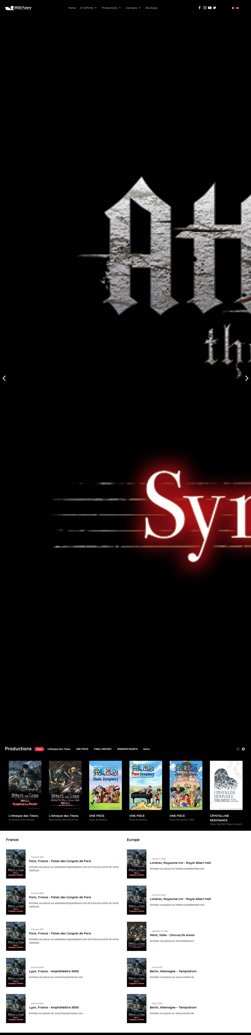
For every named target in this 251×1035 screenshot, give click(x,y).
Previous (238, 749)
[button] (247, 378)
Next (243, 749)
